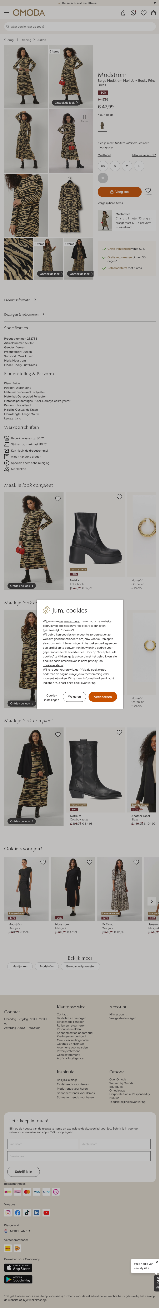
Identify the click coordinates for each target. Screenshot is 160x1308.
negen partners (68, 621)
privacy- (92, 660)
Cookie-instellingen (50, 698)
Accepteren (101, 697)
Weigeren (73, 696)
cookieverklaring (52, 665)
